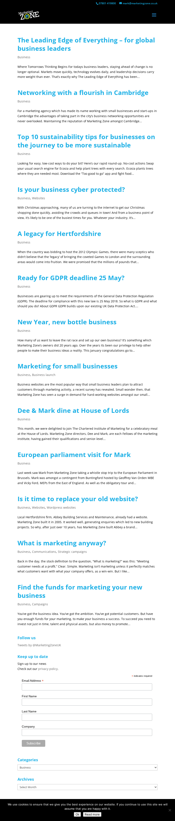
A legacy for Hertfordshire (59, 233)
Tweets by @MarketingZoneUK (39, 645)
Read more (92, 814)
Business (24, 57)
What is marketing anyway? (62, 543)
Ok (77, 814)
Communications (44, 552)
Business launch (43, 375)
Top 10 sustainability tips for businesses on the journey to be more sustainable (86, 140)
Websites (38, 198)
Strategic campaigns (72, 552)
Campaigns (40, 604)
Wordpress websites (61, 507)
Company (28, 726)
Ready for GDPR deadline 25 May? (71, 277)
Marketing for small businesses (68, 366)
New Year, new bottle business (67, 321)
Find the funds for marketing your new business (80, 591)
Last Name (29, 711)
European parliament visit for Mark (74, 454)
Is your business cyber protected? (71, 189)
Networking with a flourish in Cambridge (83, 92)
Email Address (33, 681)
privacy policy (48, 669)
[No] (170, 810)
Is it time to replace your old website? (78, 498)
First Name (29, 696)
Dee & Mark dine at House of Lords (73, 410)
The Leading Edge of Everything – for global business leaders (86, 44)
